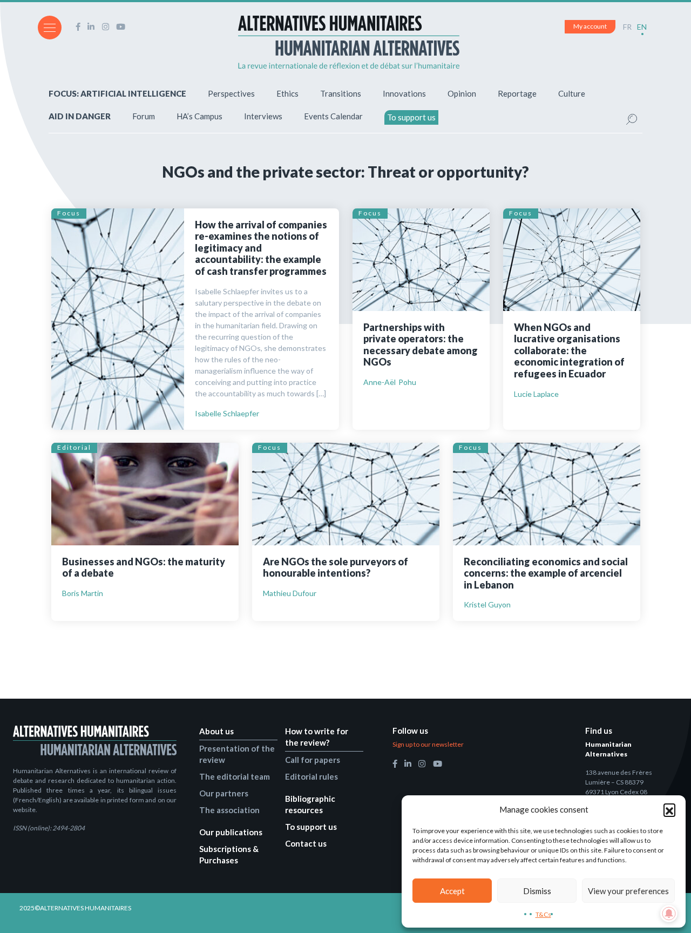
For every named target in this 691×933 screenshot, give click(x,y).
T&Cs (543, 914)
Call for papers (312, 760)
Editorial (74, 447)
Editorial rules (311, 776)
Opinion (462, 93)
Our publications (230, 832)
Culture (571, 93)
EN (642, 26)
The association (229, 810)
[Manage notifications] (669, 913)
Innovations (404, 93)
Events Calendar (333, 116)
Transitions (340, 93)
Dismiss (537, 891)
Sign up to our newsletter (428, 744)
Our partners (223, 793)
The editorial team (234, 776)
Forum (143, 116)
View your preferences (628, 891)
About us (216, 731)
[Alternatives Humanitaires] (348, 42)
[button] (669, 809)
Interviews (263, 116)
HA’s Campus (199, 116)
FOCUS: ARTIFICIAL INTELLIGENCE (117, 93)
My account (590, 26)
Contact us (306, 843)
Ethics (287, 93)
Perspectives (231, 93)
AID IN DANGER (80, 116)
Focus (68, 213)
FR (627, 26)
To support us (411, 117)
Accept (452, 891)
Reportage (517, 93)
